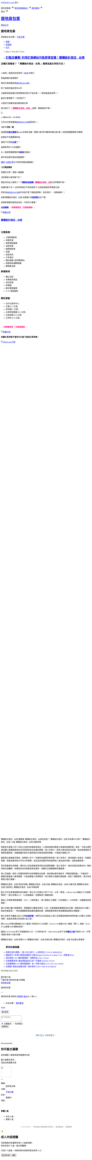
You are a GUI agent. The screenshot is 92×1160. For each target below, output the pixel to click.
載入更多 (5, 1012)
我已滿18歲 (6, 1155)
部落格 (9, 45)
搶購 (32, 182)
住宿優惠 (5, 207)
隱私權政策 (59, 1127)
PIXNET (28, 1127)
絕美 (22, 152)
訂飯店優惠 (11, 132)
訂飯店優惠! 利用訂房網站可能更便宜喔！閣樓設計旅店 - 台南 (45, 57)
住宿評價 (30, 916)
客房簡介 (36, 197)
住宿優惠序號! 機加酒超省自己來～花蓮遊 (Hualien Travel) (30, 961)
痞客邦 (20, 996)
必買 (14, 142)
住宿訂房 (10, 162)
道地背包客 (10, 18)
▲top (3, 1007)
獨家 (3, 162)
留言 (25, 996)
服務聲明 (69, 1127)
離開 (13, 1155)
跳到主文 (5, 25)
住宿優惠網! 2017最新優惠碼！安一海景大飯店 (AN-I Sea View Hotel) (34, 964)
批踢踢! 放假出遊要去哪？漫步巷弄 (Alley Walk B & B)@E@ (31, 967)
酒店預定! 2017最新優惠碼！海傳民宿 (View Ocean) (27, 958)
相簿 (8, 42)
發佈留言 (5, 1026)
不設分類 (20, 37)
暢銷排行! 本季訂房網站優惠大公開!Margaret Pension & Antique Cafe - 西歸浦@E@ (40, 955)
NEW (26, 73)
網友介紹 (71, 932)
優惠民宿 (26, 182)
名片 (8, 47)
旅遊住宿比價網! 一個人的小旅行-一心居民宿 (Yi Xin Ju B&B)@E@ (34, 952)
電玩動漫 (19, 1003)
